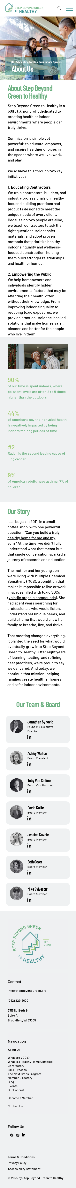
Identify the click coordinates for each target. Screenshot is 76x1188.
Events (13, 1086)
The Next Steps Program (24, 1074)
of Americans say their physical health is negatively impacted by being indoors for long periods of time (37, 425)
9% (12, 475)
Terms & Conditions (21, 1157)
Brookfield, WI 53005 (22, 1020)
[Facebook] (12, 1135)
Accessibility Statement (24, 1169)
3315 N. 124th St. (18, 1010)
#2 (11, 447)
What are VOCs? (19, 1057)
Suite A (13, 1015)
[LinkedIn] (29, 737)
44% (13, 413)
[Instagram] (18, 1135)
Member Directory (20, 1077)
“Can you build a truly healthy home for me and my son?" (33, 537)
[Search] (59, 8)
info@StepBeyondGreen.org (27, 990)
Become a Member (20, 1098)
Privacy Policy (17, 1163)
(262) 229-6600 (18, 1000)
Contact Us (15, 1106)
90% (13, 379)
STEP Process (17, 1070)
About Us (14, 1049)
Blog (11, 1082)
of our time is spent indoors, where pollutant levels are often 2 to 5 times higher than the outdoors (37, 391)
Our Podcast (16, 1090)
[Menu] (69, 8)
